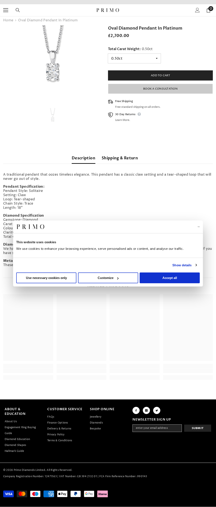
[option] (52, 59)
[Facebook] (136, 410)
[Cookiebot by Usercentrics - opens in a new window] (181, 227)
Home (8, 20)
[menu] (5, 10)
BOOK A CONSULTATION (160, 89)
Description (83, 158)
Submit (198, 428)
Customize (105, 278)
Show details (182, 265)
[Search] (17, 10)
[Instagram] (146, 410)
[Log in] (197, 10)
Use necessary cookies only (46, 278)
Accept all (169, 278)
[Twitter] (156, 410)
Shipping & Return (120, 158)
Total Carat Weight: (130, 49)
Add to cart (160, 75)
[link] (28, 371)
